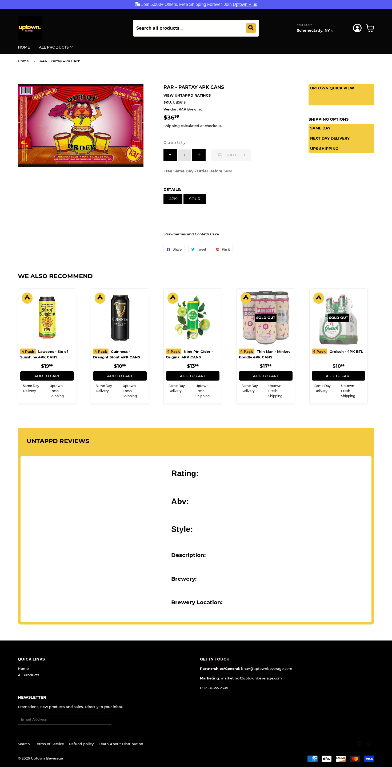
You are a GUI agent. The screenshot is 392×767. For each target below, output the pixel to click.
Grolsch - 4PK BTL (338, 351)
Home (24, 47)
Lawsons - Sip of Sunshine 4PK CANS (44, 354)
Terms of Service (49, 744)
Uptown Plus (245, 4)
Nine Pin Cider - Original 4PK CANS (189, 354)
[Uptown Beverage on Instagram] (368, 744)
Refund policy (81, 744)
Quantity (174, 142)
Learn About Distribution (121, 744)
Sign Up (121, 719)
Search (24, 744)
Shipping (171, 126)
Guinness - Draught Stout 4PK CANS (116, 354)
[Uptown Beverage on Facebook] (359, 744)
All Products (54, 47)
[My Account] (357, 28)
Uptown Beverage (47, 758)
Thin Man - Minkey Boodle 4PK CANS (264, 354)
